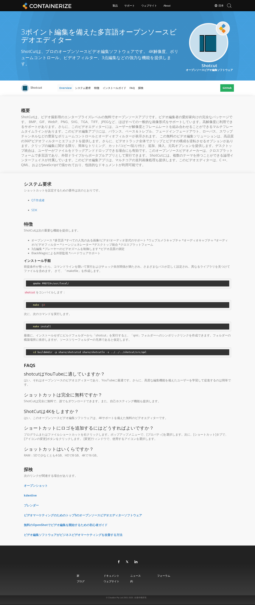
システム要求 (83, 88)
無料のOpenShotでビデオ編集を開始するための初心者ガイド (66, 525)
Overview (65, 88)
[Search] (229, 5)
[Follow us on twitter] (127, 562)
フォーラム (163, 575)
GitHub (227, 88)
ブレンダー (31, 505)
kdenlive (30, 495)
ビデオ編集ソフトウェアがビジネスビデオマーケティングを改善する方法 (73, 535)
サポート (129, 5)
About (167, 5)
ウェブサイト (149, 5)
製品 (115, 5)
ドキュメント (111, 575)
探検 (140, 88)
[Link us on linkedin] (136, 562)
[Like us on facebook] (118, 562)
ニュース (135, 575)
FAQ (132, 88)
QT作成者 (38, 200)
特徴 (96, 88)
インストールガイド (114, 88)
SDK (34, 210)
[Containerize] (46, 5)
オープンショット (36, 485)
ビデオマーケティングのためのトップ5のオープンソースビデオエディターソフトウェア (83, 515)
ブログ (81, 581)
